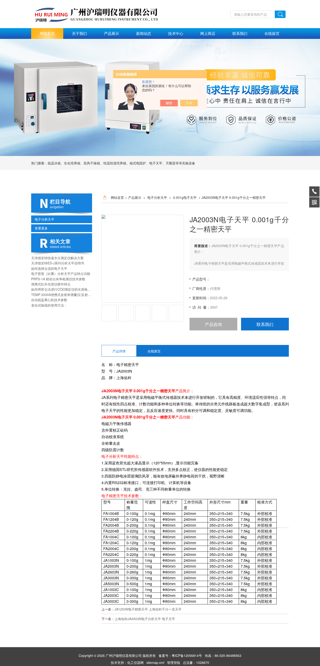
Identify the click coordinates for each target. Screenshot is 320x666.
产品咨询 (213, 324)
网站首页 (47, 33)
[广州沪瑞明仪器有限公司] (101, 2)
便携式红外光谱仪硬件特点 (51, 284)
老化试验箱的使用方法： (49, 305)
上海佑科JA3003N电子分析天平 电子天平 (145, 618)
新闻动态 (143, 33)
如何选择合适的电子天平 (49, 268)
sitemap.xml (155, 662)
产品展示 (111, 33)
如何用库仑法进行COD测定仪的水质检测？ (61, 289)
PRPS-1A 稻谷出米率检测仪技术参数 (58, 279)
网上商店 (207, 33)
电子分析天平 (44, 219)
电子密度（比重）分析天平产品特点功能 (60, 273)
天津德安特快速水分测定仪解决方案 (57, 257)
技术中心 (175, 33)
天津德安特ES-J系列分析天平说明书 (57, 263)
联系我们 (239, 33)
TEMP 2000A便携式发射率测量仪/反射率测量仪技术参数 (61, 294)
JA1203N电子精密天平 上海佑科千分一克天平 (148, 609)
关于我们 (79, 33)
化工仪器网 (135, 662)
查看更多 (41, 228)
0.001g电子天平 (185, 197)
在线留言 (271, 33)
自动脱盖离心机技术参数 (49, 299)
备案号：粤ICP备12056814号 (180, 655)
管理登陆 (173, 662)
